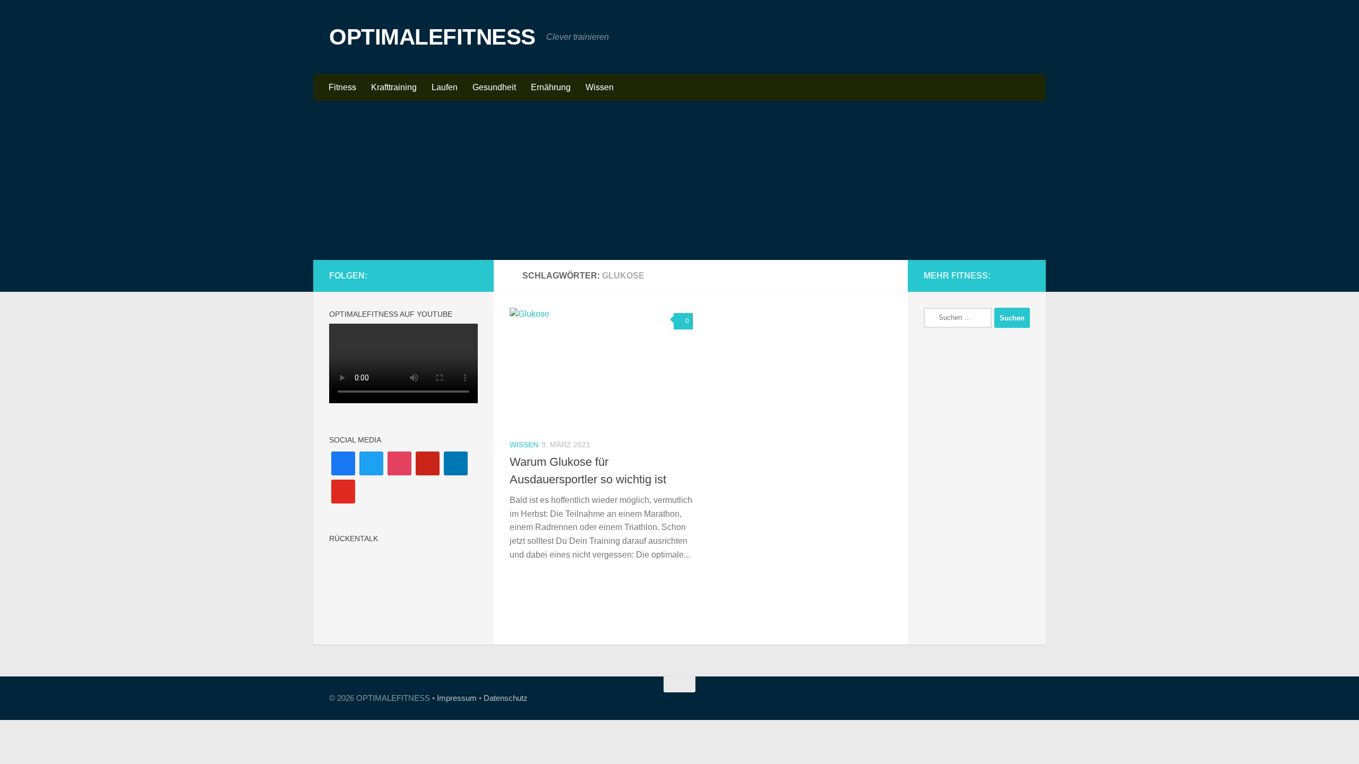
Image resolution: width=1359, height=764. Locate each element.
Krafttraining (394, 87)
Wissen (600, 87)
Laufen (445, 87)
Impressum (457, 697)
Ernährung (551, 87)
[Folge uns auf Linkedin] (454, 275)
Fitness (342, 87)
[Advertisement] (679, 180)
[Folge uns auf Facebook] (403, 275)
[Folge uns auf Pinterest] (437, 275)
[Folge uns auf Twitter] (471, 275)
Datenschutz (506, 697)
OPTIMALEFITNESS (432, 36)
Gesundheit (494, 87)
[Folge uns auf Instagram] (420, 275)
